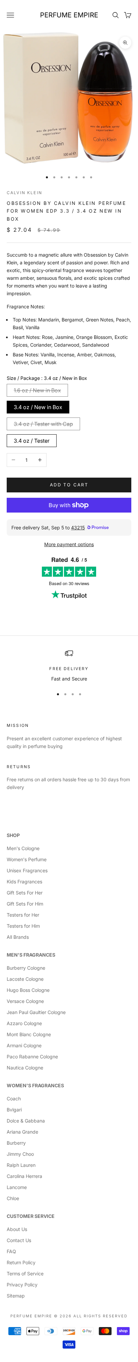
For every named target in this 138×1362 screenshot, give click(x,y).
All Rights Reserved (100, 1316)
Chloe (13, 1198)
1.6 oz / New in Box (37, 390)
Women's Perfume (27, 859)
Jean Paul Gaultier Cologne (36, 1012)
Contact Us (19, 1240)
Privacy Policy (22, 1284)
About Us (17, 1229)
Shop (13, 835)
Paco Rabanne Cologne (32, 1056)
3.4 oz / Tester (32, 440)
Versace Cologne (25, 1001)
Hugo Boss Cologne (28, 990)
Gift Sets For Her (25, 892)
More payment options (69, 544)
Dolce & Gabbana (26, 1121)
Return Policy (21, 1262)
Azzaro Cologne (24, 1023)
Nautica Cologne (25, 1067)
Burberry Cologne (26, 968)
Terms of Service (25, 1273)
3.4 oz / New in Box (38, 407)
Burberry (16, 1143)
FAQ (11, 1251)
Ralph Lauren (21, 1165)
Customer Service (31, 1216)
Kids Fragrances (24, 881)
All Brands (18, 937)
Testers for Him (23, 926)
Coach (14, 1098)
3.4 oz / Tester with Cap (43, 424)
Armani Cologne (24, 1045)
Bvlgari (14, 1109)
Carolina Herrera (24, 1176)
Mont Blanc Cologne (29, 1034)
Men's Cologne (23, 848)
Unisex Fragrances (27, 870)
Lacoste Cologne (25, 979)
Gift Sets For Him (25, 904)
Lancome (17, 1187)
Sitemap (16, 1296)
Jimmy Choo (20, 1154)
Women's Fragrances (35, 1085)
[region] (69, 666)
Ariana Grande (22, 1132)
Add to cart (69, 484)
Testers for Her (23, 915)
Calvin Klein (24, 192)
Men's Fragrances (31, 955)
